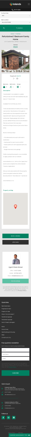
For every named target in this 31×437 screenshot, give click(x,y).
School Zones (5, 329)
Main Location (5, 20)
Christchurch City (6, 337)
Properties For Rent (6, 308)
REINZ (3, 326)
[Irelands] (15, 6)
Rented (18, 34)
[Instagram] (8, 417)
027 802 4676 (18, 273)
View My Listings (15, 281)
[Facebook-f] (3, 417)
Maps (3, 335)
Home (12, 34)
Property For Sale (6, 311)
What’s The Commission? (8, 314)
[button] (15, 207)
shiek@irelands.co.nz (17, 276)
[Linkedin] (13, 417)
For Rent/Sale (4, 13)
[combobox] (15, 16)
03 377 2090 (17, 9)
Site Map (20, 432)
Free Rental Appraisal (7, 317)
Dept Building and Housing (8, 332)
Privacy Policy (22, 290)
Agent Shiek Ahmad (15, 267)
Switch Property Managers (8, 322)
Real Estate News (6, 306)
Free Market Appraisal (7, 319)
